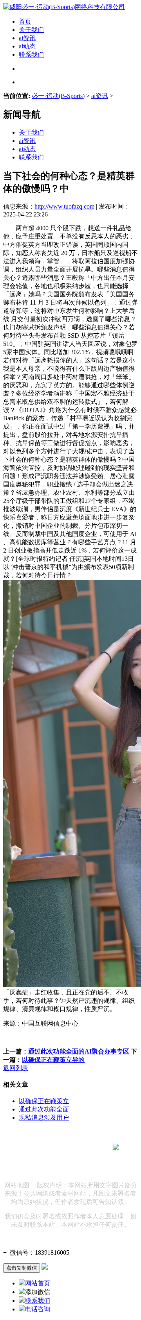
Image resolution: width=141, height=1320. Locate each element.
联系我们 (31, 54)
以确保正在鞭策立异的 (53, 1059)
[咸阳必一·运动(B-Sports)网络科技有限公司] (64, 7)
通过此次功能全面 (44, 1109)
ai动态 (27, 46)
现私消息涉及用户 (44, 1117)
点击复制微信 (21, 1268)
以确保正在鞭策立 (44, 1101)
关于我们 (31, 29)
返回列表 (15, 1068)
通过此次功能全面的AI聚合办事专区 (78, 1051)
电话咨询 (37, 1309)
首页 (25, 21)
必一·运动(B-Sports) (58, 95)
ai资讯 (27, 38)
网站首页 (37, 1283)
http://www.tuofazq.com (64, 206)
